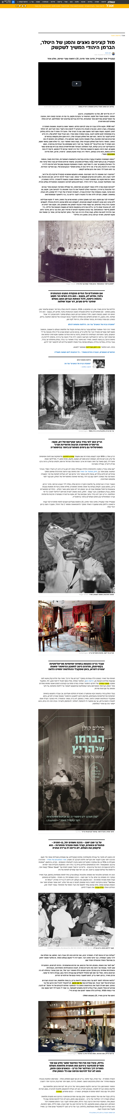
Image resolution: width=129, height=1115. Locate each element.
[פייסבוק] (17, 6)
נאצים (94, 1112)
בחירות (90, 2)
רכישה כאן (89, 681)
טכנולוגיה (45, 2)
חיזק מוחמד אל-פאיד (88, 472)
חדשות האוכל (100, 6)
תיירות (53, 2)
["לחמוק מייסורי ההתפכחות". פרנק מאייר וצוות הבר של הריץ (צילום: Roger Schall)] (76, 253)
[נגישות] (3, 2)
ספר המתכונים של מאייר (56, 860)
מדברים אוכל (65, 6)
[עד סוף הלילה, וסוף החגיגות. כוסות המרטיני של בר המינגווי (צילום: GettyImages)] (76, 1028)
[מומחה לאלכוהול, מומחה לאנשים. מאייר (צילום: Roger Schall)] (76, 554)
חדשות (103, 2)
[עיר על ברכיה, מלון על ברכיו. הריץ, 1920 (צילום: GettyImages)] (76, 403)
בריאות (59, 2)
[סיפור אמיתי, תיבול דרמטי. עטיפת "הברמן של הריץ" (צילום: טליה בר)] (76, 771)
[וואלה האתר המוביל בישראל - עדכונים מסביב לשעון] (111, 2)
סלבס (77, 2)
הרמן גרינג (99, 1112)
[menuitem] (102, 2)
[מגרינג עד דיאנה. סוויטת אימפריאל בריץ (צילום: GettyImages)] (76, 627)
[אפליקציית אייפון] (22, 6)
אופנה (38, 2)
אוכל (66, 2)
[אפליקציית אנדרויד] (25, 6)
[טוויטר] (19, 6)
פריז (90, 1112)
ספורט (97, 2)
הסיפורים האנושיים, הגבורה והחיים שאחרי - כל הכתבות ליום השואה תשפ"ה (84, 352)
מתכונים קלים (46, 6)
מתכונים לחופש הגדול (76, 6)
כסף (71, 2)
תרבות (83, 2)
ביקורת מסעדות (89, 6)
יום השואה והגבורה (109, 1112)
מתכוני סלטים (56, 6)
